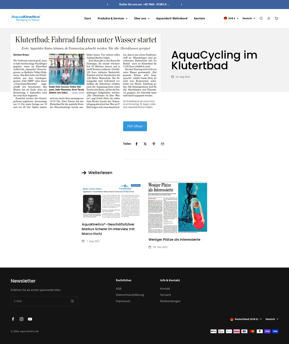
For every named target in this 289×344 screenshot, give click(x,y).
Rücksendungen (170, 301)
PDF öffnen (135, 126)
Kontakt (165, 288)
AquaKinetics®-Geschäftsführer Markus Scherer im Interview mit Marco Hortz (108, 229)
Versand (165, 295)
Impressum (123, 301)
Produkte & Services (111, 18)
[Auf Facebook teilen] (136, 144)
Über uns (140, 18)
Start (87, 18)
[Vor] (181, 4)
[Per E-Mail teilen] (162, 144)
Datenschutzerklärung (130, 295)
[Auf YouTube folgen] (30, 319)
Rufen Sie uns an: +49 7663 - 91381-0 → (144, 4)
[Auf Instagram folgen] (21, 319)
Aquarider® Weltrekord (171, 18)
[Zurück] (107, 4)
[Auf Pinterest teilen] (154, 144)
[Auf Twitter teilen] (145, 144)
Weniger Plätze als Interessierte (174, 239)
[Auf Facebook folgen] (13, 319)
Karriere (199, 18)
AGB (118, 288)
